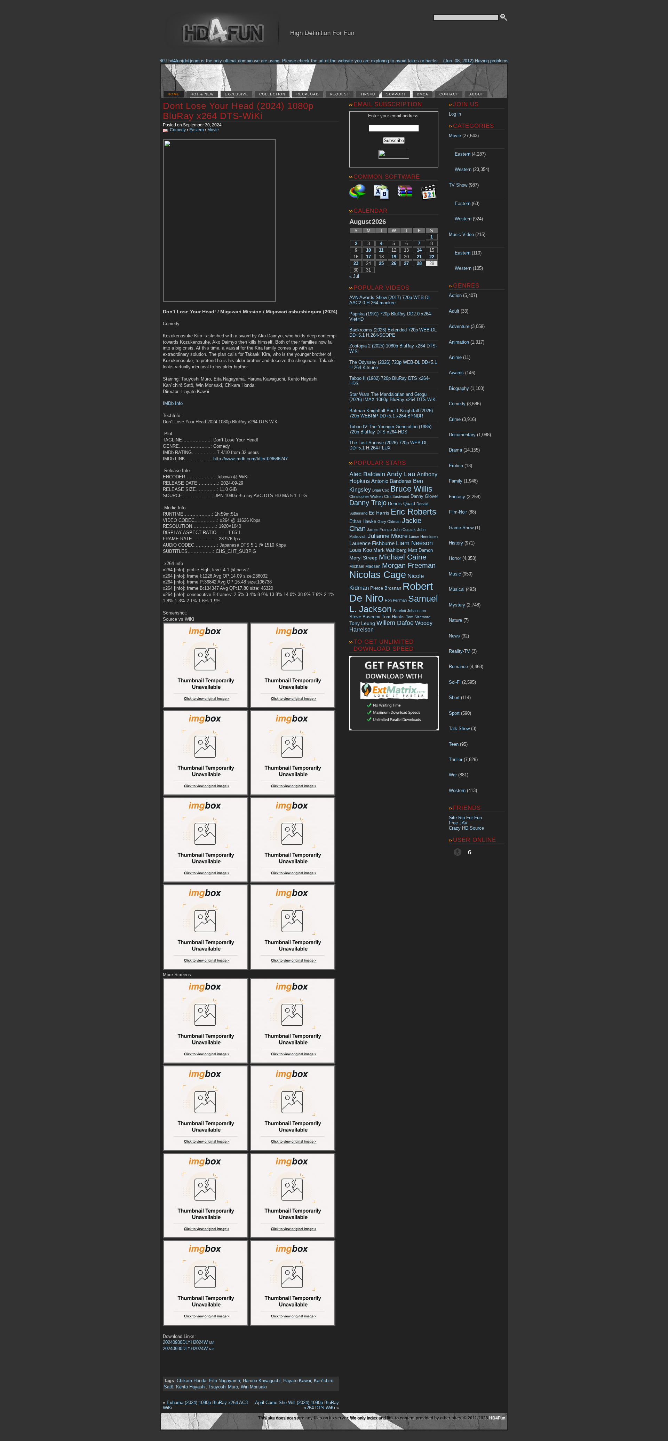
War (453, 774)
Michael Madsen (365, 566)
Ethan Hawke (362, 521)
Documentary (462, 434)
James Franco (379, 529)
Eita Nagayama (224, 1380)
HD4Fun (497, 1418)
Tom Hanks (393, 616)
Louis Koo (360, 550)
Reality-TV (459, 651)
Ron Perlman (396, 600)
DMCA (422, 94)
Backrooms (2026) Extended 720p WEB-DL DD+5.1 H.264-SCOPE (393, 332)
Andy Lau (401, 474)
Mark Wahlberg (390, 550)
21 (419, 256)
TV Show (458, 185)
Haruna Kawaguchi (261, 1380)
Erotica (456, 465)
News (454, 636)
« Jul (354, 276)
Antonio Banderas (391, 481)
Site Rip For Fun (465, 817)
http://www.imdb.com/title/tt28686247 (250, 458)
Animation (459, 342)
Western (463, 169)
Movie (213, 130)
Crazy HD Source (466, 828)
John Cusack (404, 529)
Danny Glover (424, 496)
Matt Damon (420, 550)
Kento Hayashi (191, 1386)
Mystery (457, 605)
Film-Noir (458, 512)
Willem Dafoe (395, 622)
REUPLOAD (307, 94)
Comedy (178, 130)
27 (406, 263)
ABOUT (476, 94)
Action (455, 295)
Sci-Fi (455, 682)
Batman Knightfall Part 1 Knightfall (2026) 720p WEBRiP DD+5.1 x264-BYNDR (391, 413)
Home (174, 94)
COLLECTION (272, 94)
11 (381, 250)
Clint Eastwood (396, 496)
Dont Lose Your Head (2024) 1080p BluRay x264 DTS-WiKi (238, 111)
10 (368, 250)
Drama (455, 450)
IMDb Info (173, 403)
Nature (455, 620)
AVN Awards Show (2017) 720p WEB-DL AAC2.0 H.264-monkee (390, 300)
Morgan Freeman (409, 565)
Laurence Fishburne (372, 543)
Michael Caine (403, 557)
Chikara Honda (191, 1380)
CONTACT (448, 94)
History (456, 543)
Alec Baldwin (367, 474)
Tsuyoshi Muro (223, 1386)
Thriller (455, 759)
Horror (455, 558)
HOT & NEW (202, 94)
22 (431, 256)
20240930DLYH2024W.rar (188, 1342)
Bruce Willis (411, 488)
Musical (456, 589)
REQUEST (339, 94)
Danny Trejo (368, 503)
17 (368, 256)
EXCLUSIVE (236, 94)
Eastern (196, 130)
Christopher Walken (366, 496)
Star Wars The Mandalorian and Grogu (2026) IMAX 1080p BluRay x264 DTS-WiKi (393, 397)
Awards (456, 372)
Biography (459, 388)
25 (381, 263)
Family (455, 481)
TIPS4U (367, 94)
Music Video (461, 234)
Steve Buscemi (364, 616)
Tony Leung (362, 623)
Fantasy (457, 496)
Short (454, 697)
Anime (455, 357)
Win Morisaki (254, 1386)
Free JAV (458, 822)
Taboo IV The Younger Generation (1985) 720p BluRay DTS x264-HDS (390, 429)
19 (393, 256)
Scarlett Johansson (409, 611)
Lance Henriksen (423, 536)
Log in (455, 114)
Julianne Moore (387, 536)
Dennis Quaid (401, 503)
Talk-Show (459, 728)
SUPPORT (396, 94)
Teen (454, 744)
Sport (454, 713)
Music (455, 574)
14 (419, 250)
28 (419, 263)
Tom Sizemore (418, 617)
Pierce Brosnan (385, 588)
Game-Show (461, 527)
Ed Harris (379, 513)
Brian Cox (380, 490)
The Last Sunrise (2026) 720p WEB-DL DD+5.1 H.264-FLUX (388, 445)
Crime (455, 419)
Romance (458, 666)
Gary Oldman (388, 521)
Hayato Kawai (297, 1380)
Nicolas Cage (377, 575)
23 (355, 263)
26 (393, 263)
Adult (454, 311)
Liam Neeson (414, 543)
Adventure (459, 326)
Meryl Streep (363, 558)
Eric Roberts (413, 511)
